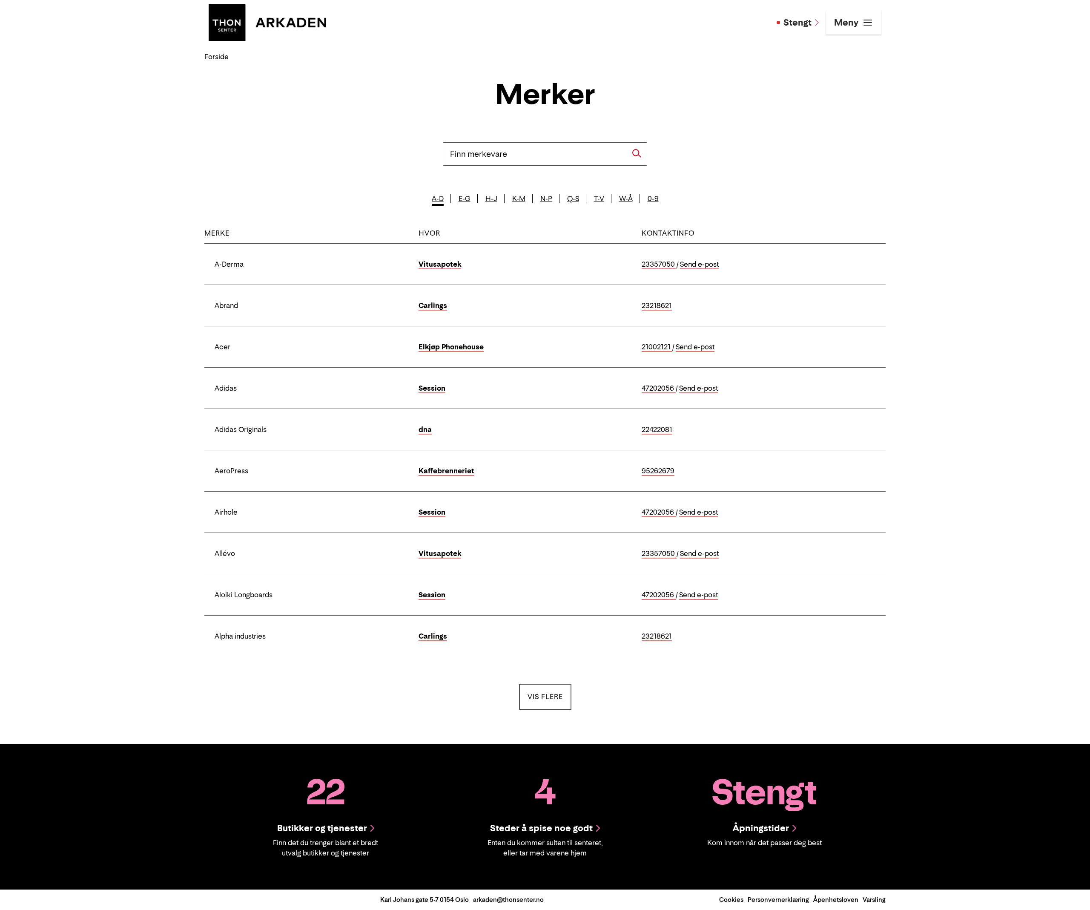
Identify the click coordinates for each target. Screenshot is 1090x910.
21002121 (657, 347)
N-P (546, 198)
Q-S (573, 198)
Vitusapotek (440, 264)
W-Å (626, 198)
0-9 (653, 198)
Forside (216, 56)
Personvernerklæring (778, 899)
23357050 (659, 264)
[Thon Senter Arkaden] (267, 21)
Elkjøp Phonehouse (451, 347)
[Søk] (637, 153)
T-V (599, 198)
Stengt (797, 22)
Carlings (433, 305)
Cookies (731, 899)
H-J (491, 198)
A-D (438, 198)
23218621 (657, 306)
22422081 (657, 430)
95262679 (658, 471)
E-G (464, 198)
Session (432, 388)
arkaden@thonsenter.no (508, 899)
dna (425, 429)
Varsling (874, 899)
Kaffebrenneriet (446, 471)
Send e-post (699, 264)
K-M (518, 198)
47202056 (659, 388)
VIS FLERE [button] (549, 696)
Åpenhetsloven (835, 899)
